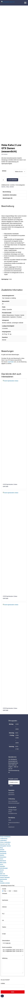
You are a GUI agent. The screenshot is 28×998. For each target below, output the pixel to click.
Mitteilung (4, 958)
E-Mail (4, 933)
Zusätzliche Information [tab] (9, 195)
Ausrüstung (3, 853)
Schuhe (12, 186)
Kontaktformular (12, 813)
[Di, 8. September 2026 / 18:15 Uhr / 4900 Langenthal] (12, 950)
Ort (3, 920)
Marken (2, 855)
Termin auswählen (7, 947)
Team (1, 881)
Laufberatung (3, 838)
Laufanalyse (3, 840)
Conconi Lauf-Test (5, 844)
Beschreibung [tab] (7, 192)
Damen (3, 186)
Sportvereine (3, 879)
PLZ (3, 913)
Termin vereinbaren (5, 836)
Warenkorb (3, 860)
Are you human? (5, 979)
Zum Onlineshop (12, 801)
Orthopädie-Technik (5, 846)
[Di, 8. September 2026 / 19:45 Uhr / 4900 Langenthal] (12, 951)
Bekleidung (3, 851)
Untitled (3, 983)
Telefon (4, 927)
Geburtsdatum (6, 940)
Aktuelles (2, 866)
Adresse (4, 907)
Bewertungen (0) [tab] (7, 198)
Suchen (11, 785)
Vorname (4, 893)
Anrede (4, 889)
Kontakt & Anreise (5, 883)
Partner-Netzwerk (5, 877)
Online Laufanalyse (5, 842)
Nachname (5, 900)
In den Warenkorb (12, 179)
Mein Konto (3, 862)
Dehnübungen (4, 868)
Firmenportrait (4, 875)
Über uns (2, 873)
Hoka (7, 186)
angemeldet (11, 361)
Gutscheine (3, 857)
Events (2, 870)
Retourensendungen (13, 803)
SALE (1, 859)
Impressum (11, 827)
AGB (9, 820)
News (1, 872)
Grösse (4, 171)
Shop (1, 847)
